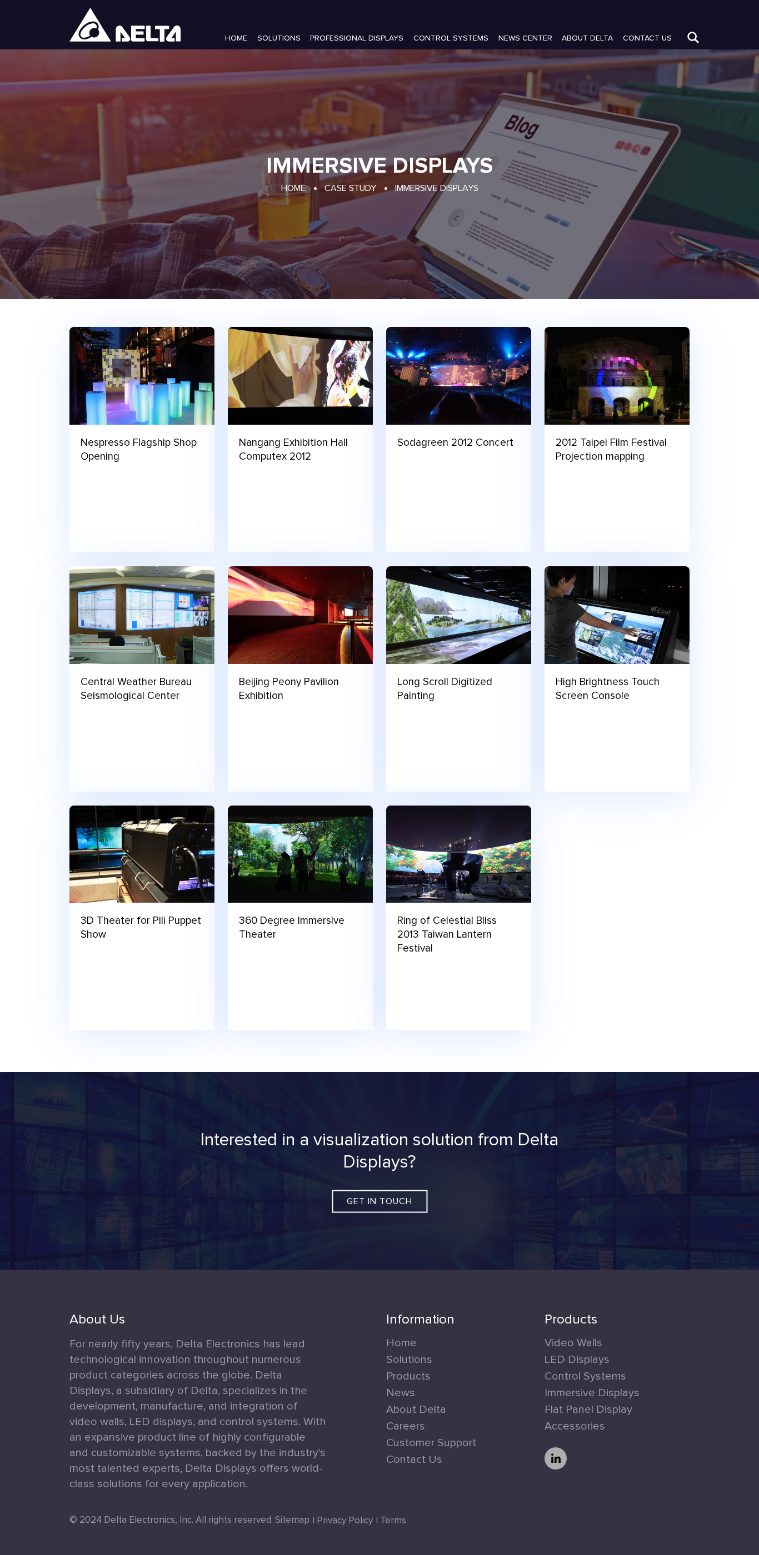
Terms (393, 1521)
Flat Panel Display (588, 1409)
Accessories (575, 1426)
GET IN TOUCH (379, 1201)
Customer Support (431, 1442)
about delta (587, 38)
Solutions (279, 38)
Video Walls (573, 1342)
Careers (405, 1426)
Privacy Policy (345, 1521)
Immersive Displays (592, 1392)
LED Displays (577, 1359)
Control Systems (450, 38)
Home (236, 38)
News (400, 1392)
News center (525, 38)
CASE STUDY (350, 188)
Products (408, 1376)
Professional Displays (356, 38)
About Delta (416, 1409)
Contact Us (647, 38)
